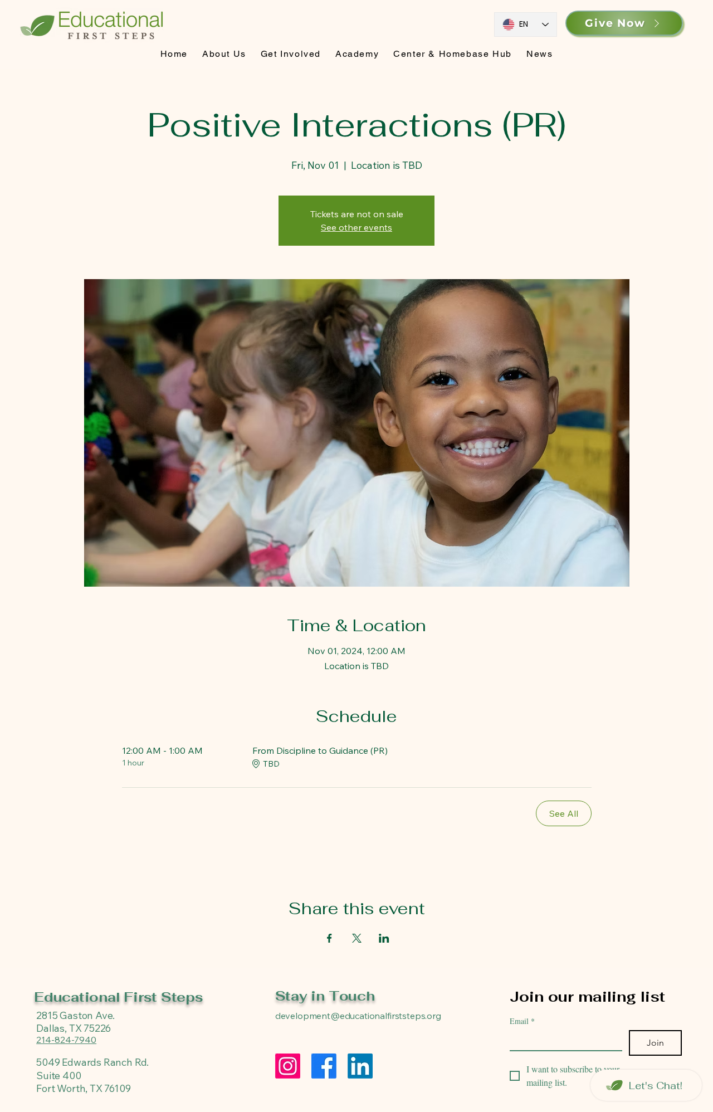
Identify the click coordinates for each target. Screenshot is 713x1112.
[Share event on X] (356, 938)
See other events (356, 227)
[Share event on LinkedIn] (384, 938)
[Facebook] (323, 1066)
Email (522, 1021)
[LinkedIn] (360, 1066)
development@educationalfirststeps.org (358, 1015)
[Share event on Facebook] (329, 938)
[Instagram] (287, 1066)
